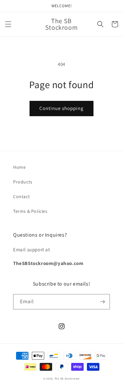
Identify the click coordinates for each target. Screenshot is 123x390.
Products (22, 182)
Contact (21, 196)
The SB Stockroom (67, 378)
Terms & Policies (30, 211)
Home (19, 167)
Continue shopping (61, 108)
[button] (8, 24)
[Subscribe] (102, 301)
